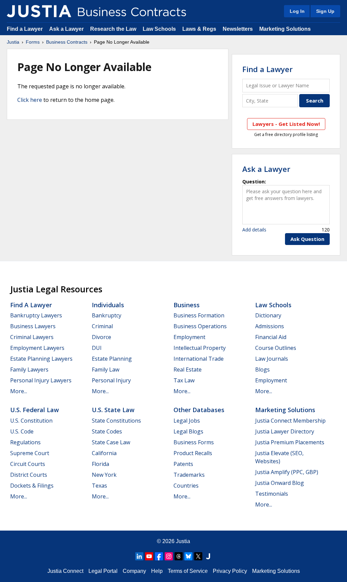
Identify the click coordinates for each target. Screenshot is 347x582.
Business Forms (194, 442)
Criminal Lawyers (32, 337)
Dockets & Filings (32, 485)
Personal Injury (111, 380)
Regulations (25, 442)
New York (104, 474)
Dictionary (268, 315)
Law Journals (271, 358)
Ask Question (307, 239)
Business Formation (199, 315)
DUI (97, 348)
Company (134, 571)
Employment (189, 337)
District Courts (28, 474)
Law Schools (159, 29)
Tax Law (184, 380)
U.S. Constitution (31, 420)
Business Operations (200, 326)
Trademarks (189, 474)
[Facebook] (159, 556)
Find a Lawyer (25, 29)
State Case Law (111, 442)
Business (187, 305)
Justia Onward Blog (279, 483)
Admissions (269, 326)
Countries (186, 485)
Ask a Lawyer (67, 29)
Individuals (108, 305)
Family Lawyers (29, 369)
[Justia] (39, 11)
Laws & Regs (199, 29)
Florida (100, 464)
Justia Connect (65, 571)
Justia (13, 42)
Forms (33, 42)
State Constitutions (116, 420)
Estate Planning (112, 358)
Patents (183, 464)
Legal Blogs (188, 431)
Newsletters (238, 29)
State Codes (107, 431)
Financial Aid (270, 337)
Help (157, 571)
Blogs (262, 369)
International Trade (199, 358)
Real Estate (188, 369)
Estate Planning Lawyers (41, 358)
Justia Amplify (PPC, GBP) (286, 472)
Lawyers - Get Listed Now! (286, 123)
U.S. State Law (113, 410)
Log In (297, 11)
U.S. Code (22, 431)
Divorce (101, 337)
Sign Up (325, 11)
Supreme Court (29, 453)
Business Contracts (66, 42)
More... (18, 391)
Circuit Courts (27, 464)
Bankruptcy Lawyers (36, 315)
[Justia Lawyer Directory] (208, 556)
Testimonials (271, 493)
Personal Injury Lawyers (41, 380)
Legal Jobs (187, 420)
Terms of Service (188, 571)
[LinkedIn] (139, 556)
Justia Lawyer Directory (284, 431)
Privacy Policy (230, 571)
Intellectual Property (200, 348)
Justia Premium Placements (289, 442)
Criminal (102, 326)
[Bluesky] (188, 556)
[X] (198, 556)
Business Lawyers (33, 326)
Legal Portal (103, 571)
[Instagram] (169, 556)
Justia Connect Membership (290, 420)
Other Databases (199, 410)
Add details (254, 229)
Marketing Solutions (285, 29)
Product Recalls (193, 453)
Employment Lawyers (37, 348)
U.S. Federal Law (34, 410)
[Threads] (179, 556)
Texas (99, 485)
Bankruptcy (106, 315)
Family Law (105, 369)
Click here (29, 100)
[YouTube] (149, 556)
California (104, 453)
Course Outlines (275, 348)
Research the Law (113, 29)
